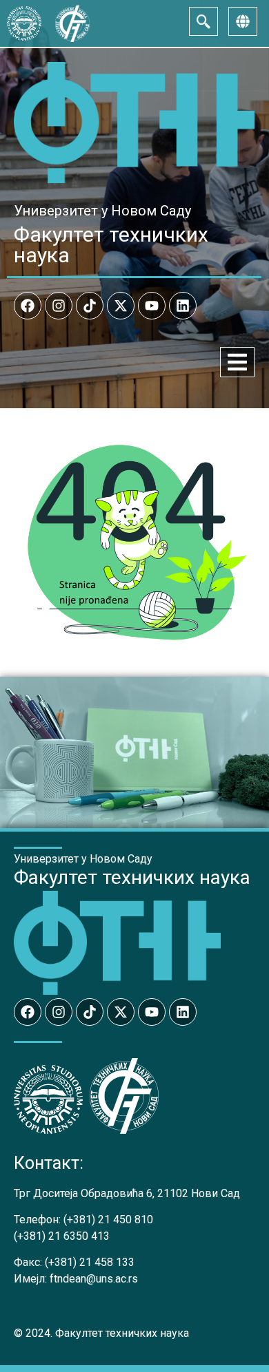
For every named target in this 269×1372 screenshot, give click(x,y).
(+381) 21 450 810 (108, 1219)
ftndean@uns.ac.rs (94, 1278)
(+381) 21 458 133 (89, 1262)
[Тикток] (89, 305)
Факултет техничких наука (111, 244)
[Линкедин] (183, 305)
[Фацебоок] (27, 305)
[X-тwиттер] (120, 305)
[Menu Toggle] (237, 362)
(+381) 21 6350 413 (62, 1236)
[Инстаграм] (58, 305)
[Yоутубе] (152, 305)
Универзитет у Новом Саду (102, 210)
